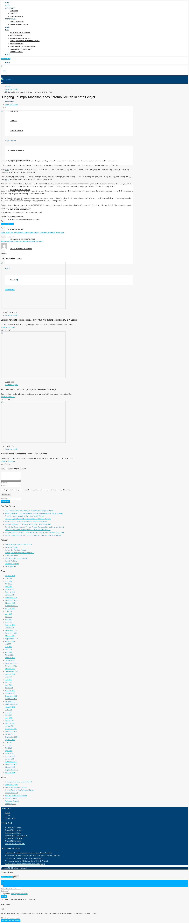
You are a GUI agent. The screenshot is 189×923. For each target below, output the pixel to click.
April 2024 (8, 652)
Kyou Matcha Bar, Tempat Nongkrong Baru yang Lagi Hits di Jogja (28, 389)
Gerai (7, 27)
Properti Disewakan (17, 22)
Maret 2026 (9, 589)
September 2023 (11, 671)
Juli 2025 (8, 611)
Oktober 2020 (10, 767)
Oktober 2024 (10, 636)
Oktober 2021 (10, 734)
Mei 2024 (8, 650)
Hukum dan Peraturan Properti (21, 49)
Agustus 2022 (10, 707)
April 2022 (8, 718)
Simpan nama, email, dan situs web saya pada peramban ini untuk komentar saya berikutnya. (37, 490)
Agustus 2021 (10, 740)
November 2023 (11, 666)
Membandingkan (7, 877)
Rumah (7, 813)
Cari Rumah (14, 11)
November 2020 (11, 764)
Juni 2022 (8, 712)
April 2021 (8, 751)
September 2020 (11, 770)
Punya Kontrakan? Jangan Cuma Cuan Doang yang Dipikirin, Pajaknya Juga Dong (34, 533)
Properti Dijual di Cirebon (13, 830)
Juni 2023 (8, 680)
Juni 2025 (8, 614)
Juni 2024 (8, 647)
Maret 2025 (9, 622)
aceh (3, 224)
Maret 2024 (9, 655)
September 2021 (11, 737)
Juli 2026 (8, 578)
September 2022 (11, 704)
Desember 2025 (11, 598)
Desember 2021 (11, 729)
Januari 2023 (9, 693)
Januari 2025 (9, 628)
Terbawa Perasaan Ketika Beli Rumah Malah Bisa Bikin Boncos (27, 530)
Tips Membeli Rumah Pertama (20, 32)
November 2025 (11, 600)
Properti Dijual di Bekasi (13, 827)
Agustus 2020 (10, 773)
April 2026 (8, 587)
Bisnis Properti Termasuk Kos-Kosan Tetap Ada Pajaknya (26, 522)
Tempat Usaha (10, 818)
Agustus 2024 (10, 641)
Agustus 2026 (10, 576)
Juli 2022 (8, 710)
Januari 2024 (9, 660)
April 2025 (8, 619)
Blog (7, 30)
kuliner (11, 224)
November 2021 (11, 732)
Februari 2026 (10, 592)
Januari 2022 (9, 726)
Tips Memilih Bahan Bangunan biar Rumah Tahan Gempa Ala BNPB (29, 511)
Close (16, 877)
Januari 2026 (9, 595)
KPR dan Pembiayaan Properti (20, 38)
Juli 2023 (8, 677)
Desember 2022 (11, 696)
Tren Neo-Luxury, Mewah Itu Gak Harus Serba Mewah (24, 516)
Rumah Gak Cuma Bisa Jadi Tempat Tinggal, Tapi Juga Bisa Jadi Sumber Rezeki (34, 527)
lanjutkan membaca (8, 327)
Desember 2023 (11, 663)
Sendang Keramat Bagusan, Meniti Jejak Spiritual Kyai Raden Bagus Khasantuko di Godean (39, 320)
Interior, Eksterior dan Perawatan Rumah (24, 41)
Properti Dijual (10, 19)
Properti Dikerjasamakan (19, 24)
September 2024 (11, 639)
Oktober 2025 (10, 603)
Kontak (7, 54)
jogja (7, 224)
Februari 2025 (10, 625)
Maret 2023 (9, 688)
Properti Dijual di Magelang (14, 838)
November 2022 (11, 699)
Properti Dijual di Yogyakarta (15, 844)
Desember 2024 (11, 630)
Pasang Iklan (5, 58)
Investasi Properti (16, 35)
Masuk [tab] (7, 881)
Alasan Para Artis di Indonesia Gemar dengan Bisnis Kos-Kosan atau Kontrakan (34, 513)
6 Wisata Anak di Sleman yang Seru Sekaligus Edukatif (24, 454)
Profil (7, 5)
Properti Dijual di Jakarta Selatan (16, 835)
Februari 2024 (10, 658)
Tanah (7, 815)
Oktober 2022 (10, 702)
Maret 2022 (9, 721)
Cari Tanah (13, 13)
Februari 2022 (10, 723)
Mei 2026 (8, 584)
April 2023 (8, 685)
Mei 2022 (8, 715)
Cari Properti (10, 8)
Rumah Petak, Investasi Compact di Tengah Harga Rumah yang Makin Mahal (33, 535)
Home (7, 2)
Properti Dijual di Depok (13, 833)
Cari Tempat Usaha (16, 16)
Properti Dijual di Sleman (13, 841)
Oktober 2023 (10, 669)
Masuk (7, 63)
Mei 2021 (8, 748)
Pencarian (5, 501)
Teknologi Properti (16, 43)
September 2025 (11, 606)
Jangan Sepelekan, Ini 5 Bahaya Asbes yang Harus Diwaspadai (28, 524)
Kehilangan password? (19, 894)
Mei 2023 (8, 682)
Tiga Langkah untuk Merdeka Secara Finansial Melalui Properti (28, 519)
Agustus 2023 (10, 674)
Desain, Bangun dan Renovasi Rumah (22, 46)
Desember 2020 (11, 762)
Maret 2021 (9, 753)
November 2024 (11, 633)
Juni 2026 (8, 581)
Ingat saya (7, 894)
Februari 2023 (10, 691)
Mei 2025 (8, 617)
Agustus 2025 (10, 609)
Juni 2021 (8, 745)
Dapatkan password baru (11, 921)
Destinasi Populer (16, 52)
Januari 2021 (9, 759)
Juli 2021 (8, 743)
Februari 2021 (10, 756)
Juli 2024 (8, 644)
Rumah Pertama (11, 561)
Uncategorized (10, 566)
